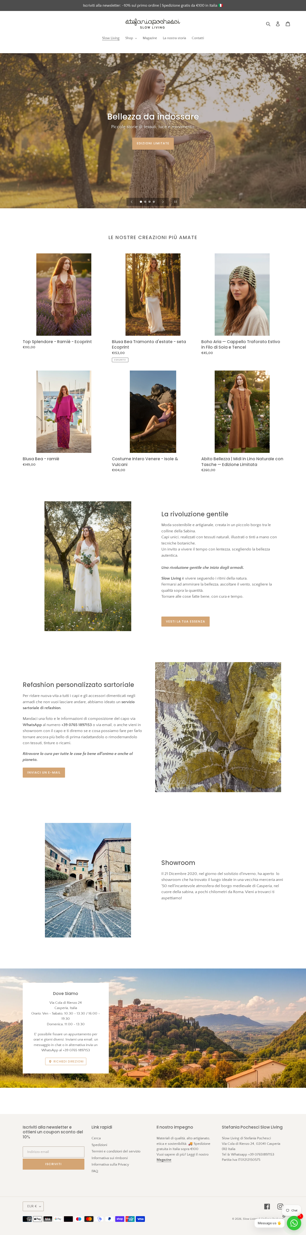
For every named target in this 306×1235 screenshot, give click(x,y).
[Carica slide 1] (141, 202)
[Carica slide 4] (154, 202)
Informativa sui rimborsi (110, 1158)
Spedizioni (99, 1145)
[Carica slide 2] (145, 202)
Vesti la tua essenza (185, 621)
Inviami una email (79, 1039)
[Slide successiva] (163, 202)
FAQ (95, 1171)
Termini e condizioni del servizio (116, 1151)
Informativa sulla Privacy (110, 1164)
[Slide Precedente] (131, 202)
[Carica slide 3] (149, 202)
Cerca (96, 1138)
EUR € (32, 1206)
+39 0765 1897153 (76, 1050)
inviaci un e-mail (43, 772)
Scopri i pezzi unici (153, 143)
